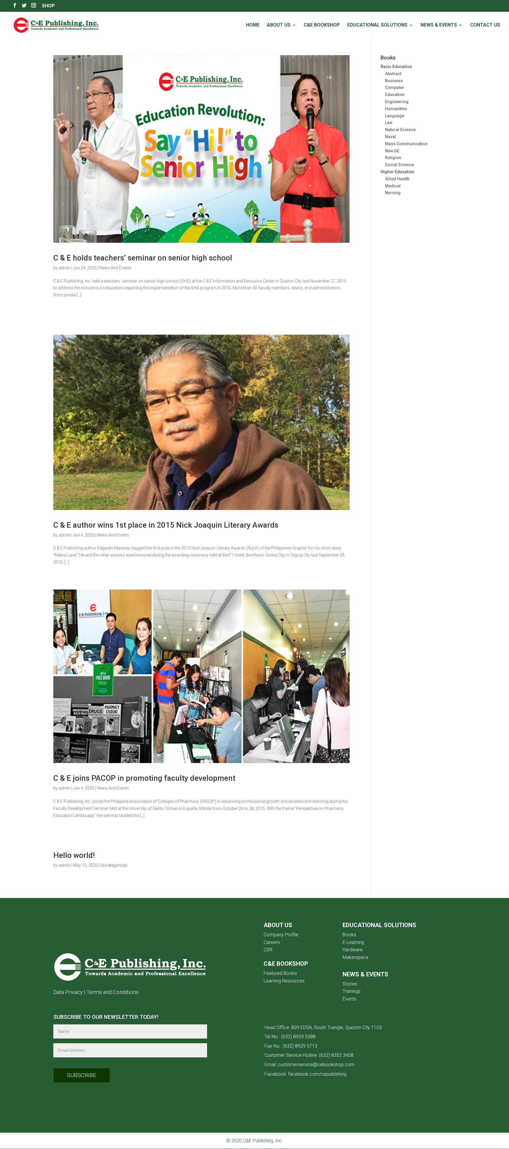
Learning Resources (284, 981)
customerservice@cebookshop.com (316, 1064)
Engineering (397, 101)
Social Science (399, 164)
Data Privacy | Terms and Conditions (95, 992)
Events (349, 999)
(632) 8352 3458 (336, 1055)
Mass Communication (406, 143)
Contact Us (485, 25)
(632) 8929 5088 (298, 1036)
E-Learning (353, 942)
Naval (390, 136)
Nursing (393, 192)
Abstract (393, 73)
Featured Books (280, 973)
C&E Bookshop (322, 25)
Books (349, 934)
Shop (48, 6)
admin (64, 267)
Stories (350, 984)
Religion (393, 157)
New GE (392, 150)
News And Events (115, 267)
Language (394, 115)
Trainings (352, 991)
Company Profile (281, 934)
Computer (394, 87)
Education (394, 94)
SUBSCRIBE (81, 1075)
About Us (278, 25)
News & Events (439, 25)
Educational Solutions (377, 25)
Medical (393, 186)
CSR (268, 949)
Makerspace (355, 957)
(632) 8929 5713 (300, 1046)
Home (253, 25)
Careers (272, 942)
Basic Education (396, 66)
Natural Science (400, 129)
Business (394, 80)
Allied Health (397, 178)
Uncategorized (113, 865)
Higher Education (397, 171)
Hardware (353, 949)
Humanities (396, 108)
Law (388, 122)
